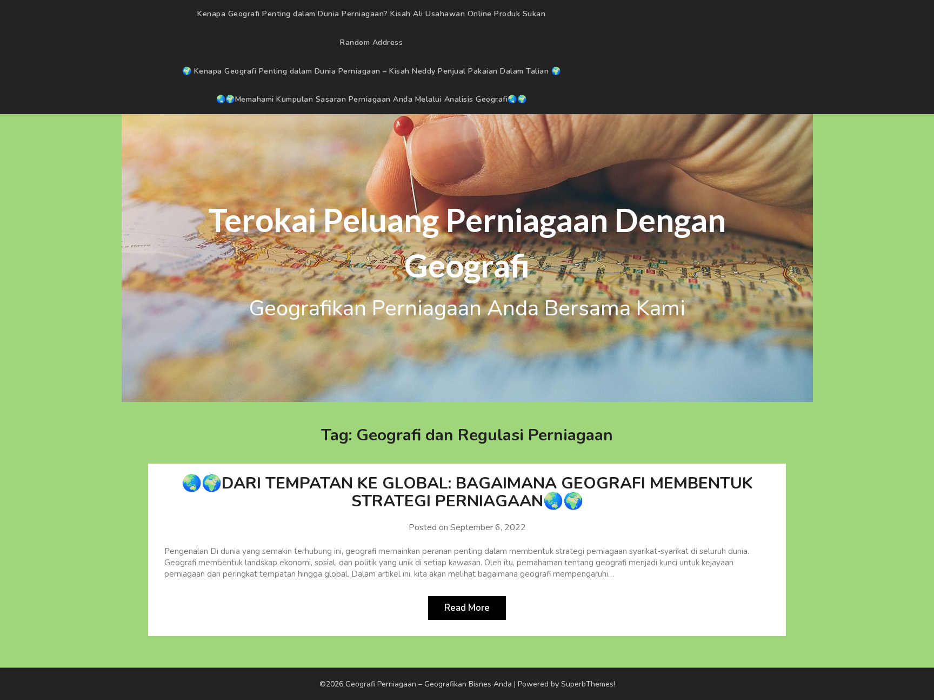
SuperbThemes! (588, 684)
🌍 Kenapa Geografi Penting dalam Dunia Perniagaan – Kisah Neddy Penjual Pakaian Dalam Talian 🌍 (371, 71)
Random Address (371, 42)
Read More (467, 608)
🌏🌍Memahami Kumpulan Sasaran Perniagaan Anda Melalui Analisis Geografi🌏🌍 (371, 99)
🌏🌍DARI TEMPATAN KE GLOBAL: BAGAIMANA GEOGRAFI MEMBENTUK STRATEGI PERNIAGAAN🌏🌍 (467, 492)
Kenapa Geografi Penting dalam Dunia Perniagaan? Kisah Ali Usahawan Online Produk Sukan (371, 14)
